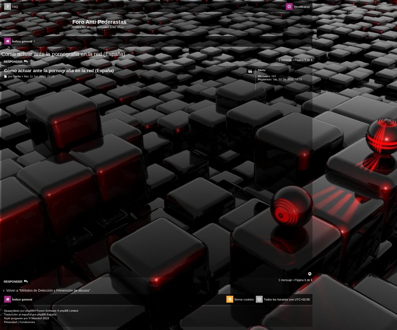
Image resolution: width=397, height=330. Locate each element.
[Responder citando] (250, 71)
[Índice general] (37, 23)
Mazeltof (36, 318)
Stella (261, 70)
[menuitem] (11, 7)
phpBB (29, 310)
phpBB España (46, 314)
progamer (17, 318)
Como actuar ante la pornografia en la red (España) (63, 54)
